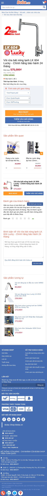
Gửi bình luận (37, 263)
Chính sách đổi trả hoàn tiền (34, 361)
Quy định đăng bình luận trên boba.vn (18, 260)
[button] (23, 113)
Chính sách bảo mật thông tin (34, 372)
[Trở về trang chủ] (23, 2)
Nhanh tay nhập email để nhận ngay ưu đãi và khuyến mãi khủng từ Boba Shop (23, 381)
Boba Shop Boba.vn (14, 425)
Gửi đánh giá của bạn (35, 204)
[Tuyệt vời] (29, 219)
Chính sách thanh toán (32, 358)
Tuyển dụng (5, 362)
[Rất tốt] (25, 219)
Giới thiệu (5, 353)
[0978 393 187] (3, 493)
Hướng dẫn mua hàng (9, 365)
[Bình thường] (21, 219)
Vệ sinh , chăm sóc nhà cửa (30, 12)
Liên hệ (4, 359)
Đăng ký (40, 385)
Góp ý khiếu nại (6, 356)
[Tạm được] (17, 219)
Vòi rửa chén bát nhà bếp (13, 15)
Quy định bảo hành (31, 364)
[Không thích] (13, 219)
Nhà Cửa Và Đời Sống (10, 12)
